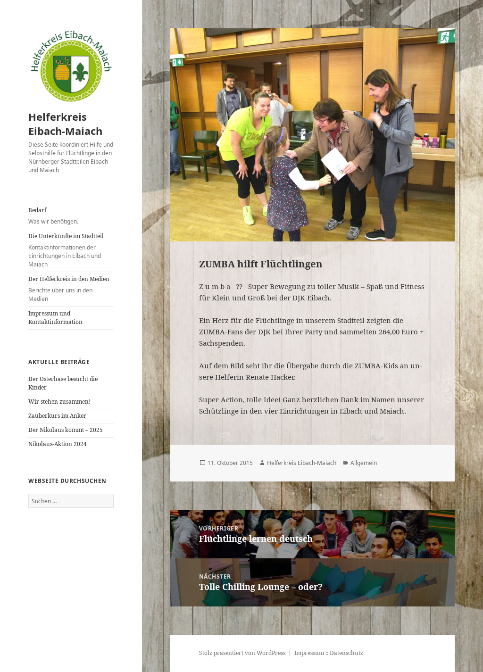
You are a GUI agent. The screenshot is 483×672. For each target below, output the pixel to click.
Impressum (309, 653)
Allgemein (363, 463)
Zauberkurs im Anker (57, 416)
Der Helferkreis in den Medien (68, 289)
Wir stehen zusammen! (59, 402)
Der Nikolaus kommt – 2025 (65, 430)
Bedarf (53, 215)
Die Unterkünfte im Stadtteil (66, 250)
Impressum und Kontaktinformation (55, 317)
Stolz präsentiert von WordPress (242, 653)
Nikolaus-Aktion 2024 (57, 444)
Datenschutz (346, 653)
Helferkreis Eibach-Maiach (65, 123)
